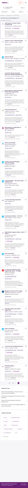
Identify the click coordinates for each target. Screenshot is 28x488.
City (6, 417)
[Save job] (25, 23)
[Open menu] (25, 2)
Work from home (16, 417)
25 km (22, 7)
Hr (16, 432)
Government (15, 425)
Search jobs (3, 15)
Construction (8, 432)
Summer (20, 429)
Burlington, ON (9, 15)
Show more (10, 35)
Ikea (6, 425)
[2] (18, 383)
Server (6, 421)
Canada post (16, 421)
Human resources (9, 429)
